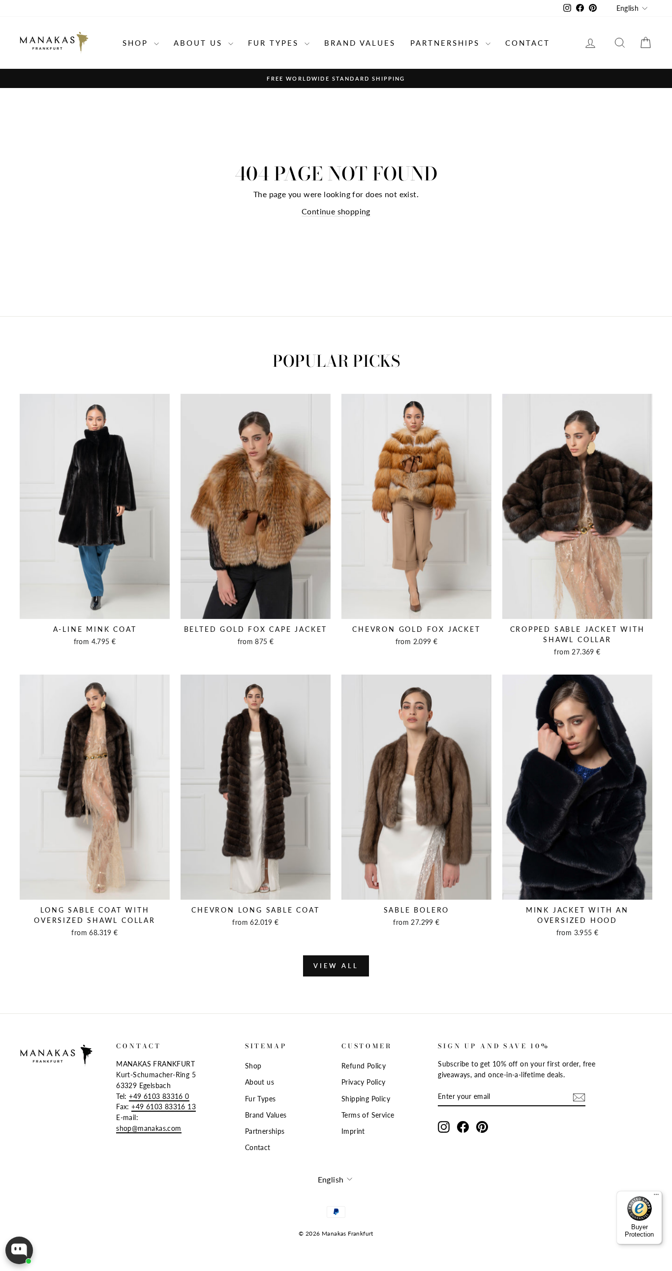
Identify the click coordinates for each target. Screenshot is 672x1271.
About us (200, 42)
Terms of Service (367, 1115)
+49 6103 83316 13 (163, 1107)
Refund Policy (363, 1066)
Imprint (353, 1131)
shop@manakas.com (148, 1128)
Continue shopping (336, 211)
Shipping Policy (365, 1099)
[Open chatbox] (19, 1250)
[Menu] (656, 1197)
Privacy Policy (363, 1082)
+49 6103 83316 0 (159, 1096)
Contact (527, 42)
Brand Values (360, 42)
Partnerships (446, 42)
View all (335, 966)
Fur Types (275, 42)
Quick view (94, 608)
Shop (137, 42)
